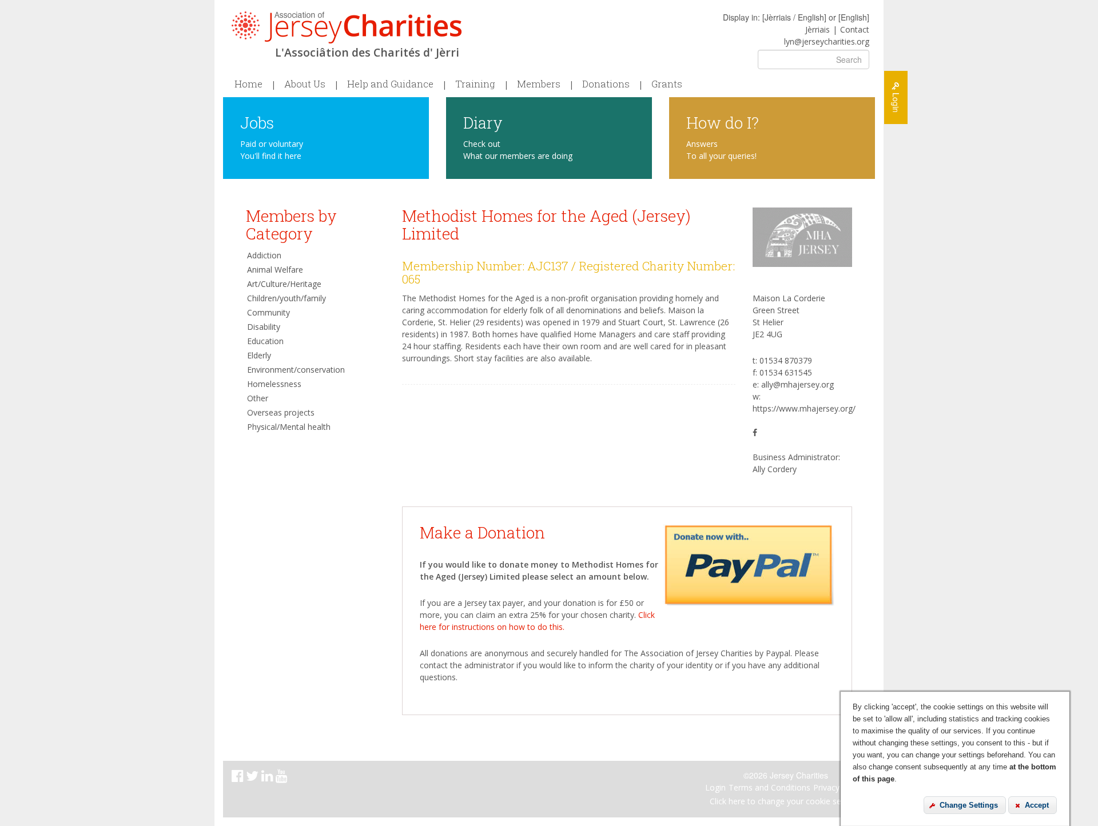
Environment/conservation (296, 369)
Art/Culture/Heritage (284, 283)
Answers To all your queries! (721, 149)
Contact (854, 29)
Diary (483, 122)
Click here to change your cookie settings (786, 801)
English (854, 17)
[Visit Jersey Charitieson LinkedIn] (268, 777)
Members (538, 84)
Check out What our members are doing (517, 149)
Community (268, 312)
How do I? (722, 122)
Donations (606, 84)
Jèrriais (817, 29)
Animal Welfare (275, 269)
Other (257, 398)
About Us (304, 84)
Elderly (259, 355)
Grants (666, 84)
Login (715, 787)
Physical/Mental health (289, 426)
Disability (263, 326)
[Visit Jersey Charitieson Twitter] (253, 777)
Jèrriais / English (794, 17)
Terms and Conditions (769, 787)
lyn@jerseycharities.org (826, 41)
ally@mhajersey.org (797, 384)
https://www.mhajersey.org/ (804, 408)
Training (475, 84)
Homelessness (274, 383)
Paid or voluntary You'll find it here (271, 149)
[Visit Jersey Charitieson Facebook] (239, 777)
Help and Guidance (390, 84)
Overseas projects (281, 412)
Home (248, 84)
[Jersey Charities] (347, 27)
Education (265, 341)
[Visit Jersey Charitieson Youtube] (283, 777)
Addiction (264, 255)
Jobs (257, 122)
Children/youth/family (286, 298)
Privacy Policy (838, 787)
